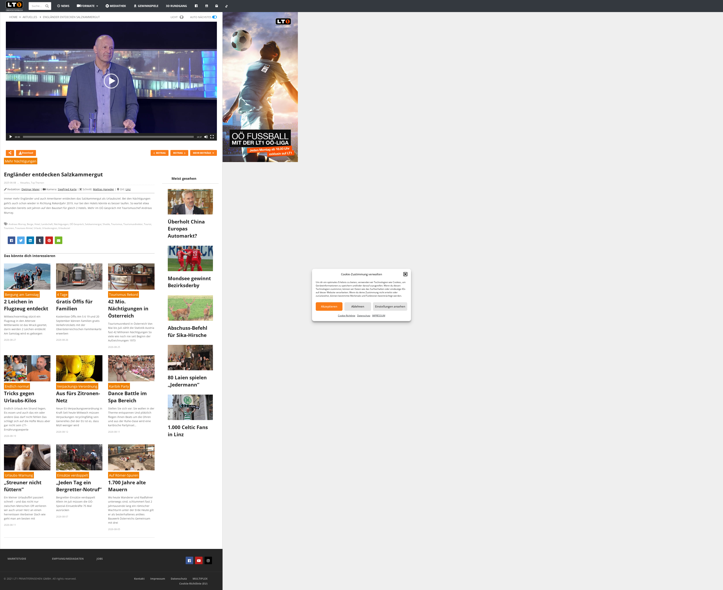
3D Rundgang (176, 6)
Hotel (37, 224)
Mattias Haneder (103, 189)
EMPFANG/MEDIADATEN (68, 558)
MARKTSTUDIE (17, 558)
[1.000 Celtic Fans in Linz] (190, 407)
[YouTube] (199, 560)
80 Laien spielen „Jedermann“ (187, 381)
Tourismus (116, 224)
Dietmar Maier (30, 189)
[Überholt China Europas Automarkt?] (190, 201)
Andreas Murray (17, 224)
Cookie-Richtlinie (346, 315)
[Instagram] (208, 560)
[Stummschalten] (206, 137)
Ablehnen (357, 306)
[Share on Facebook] (11, 240)
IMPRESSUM (378, 315)
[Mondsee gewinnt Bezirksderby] (190, 258)
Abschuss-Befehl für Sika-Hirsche (187, 331)
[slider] (108, 137)
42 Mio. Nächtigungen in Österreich (128, 308)
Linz (128, 189)
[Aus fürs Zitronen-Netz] (79, 368)
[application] (111, 81)
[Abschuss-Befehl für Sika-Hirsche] (190, 308)
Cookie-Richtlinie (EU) (193, 583)
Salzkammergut (93, 224)
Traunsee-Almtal (24, 228)
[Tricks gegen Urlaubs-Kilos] (27, 368)
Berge (30, 224)
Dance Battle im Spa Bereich (127, 397)
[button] (405, 274)
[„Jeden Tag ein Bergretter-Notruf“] (79, 457)
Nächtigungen (61, 224)
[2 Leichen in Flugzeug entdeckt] (27, 276)
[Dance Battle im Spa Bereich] (131, 368)
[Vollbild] (212, 137)
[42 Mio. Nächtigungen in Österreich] (131, 276)
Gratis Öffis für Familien (74, 305)
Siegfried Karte (67, 189)
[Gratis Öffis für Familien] (79, 276)
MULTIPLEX (200, 578)
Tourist (147, 224)
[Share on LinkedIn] (30, 240)
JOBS (100, 558)
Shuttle (106, 224)
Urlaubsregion (49, 228)
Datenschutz (363, 315)
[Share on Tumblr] (39, 240)
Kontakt (139, 578)
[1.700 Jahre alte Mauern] (131, 457)
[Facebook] (189, 560)
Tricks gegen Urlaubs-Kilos (20, 397)
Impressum (157, 578)
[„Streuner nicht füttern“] (27, 457)
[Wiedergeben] (11, 137)
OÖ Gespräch (77, 224)
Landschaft (47, 224)
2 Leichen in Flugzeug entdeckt (26, 305)
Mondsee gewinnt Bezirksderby (189, 282)
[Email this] (58, 240)
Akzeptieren (329, 306)
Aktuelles (25, 182)
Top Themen (37, 182)
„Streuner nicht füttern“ (22, 486)
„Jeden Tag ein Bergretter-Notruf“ (79, 486)
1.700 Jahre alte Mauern (127, 486)
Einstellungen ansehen (390, 306)
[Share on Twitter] (21, 240)
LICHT (174, 17)
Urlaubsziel (64, 228)
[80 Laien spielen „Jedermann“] (190, 357)
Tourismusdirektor (133, 224)
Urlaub (37, 228)
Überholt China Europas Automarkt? (186, 228)
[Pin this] (49, 240)
